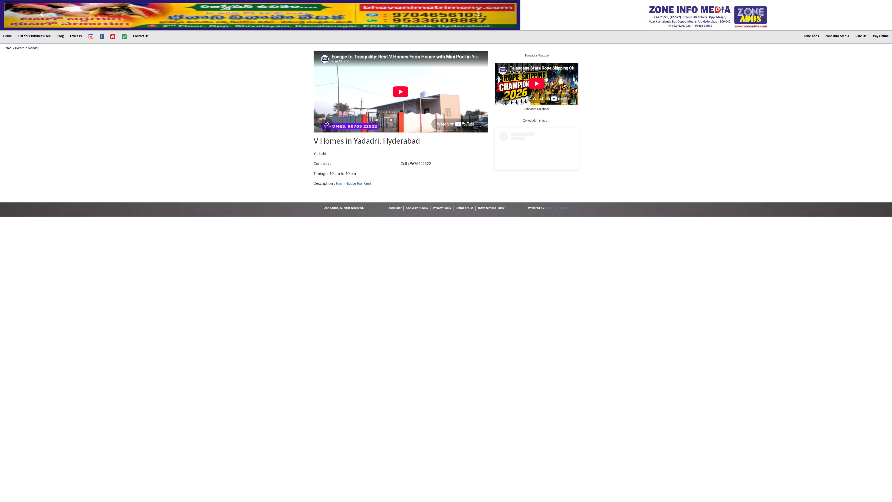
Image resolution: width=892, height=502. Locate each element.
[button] (42, 14)
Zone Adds (811, 36)
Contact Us (140, 36)
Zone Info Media (837, 36)
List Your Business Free (34, 36)
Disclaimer (395, 208)
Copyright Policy (417, 208)
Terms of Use (464, 208)
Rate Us (861, 36)
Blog (60, 36)
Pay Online (881, 36)
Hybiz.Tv (76, 36)
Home (7, 36)
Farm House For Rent (353, 184)
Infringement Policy (491, 208)
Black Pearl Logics (556, 208)
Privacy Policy (442, 208)
